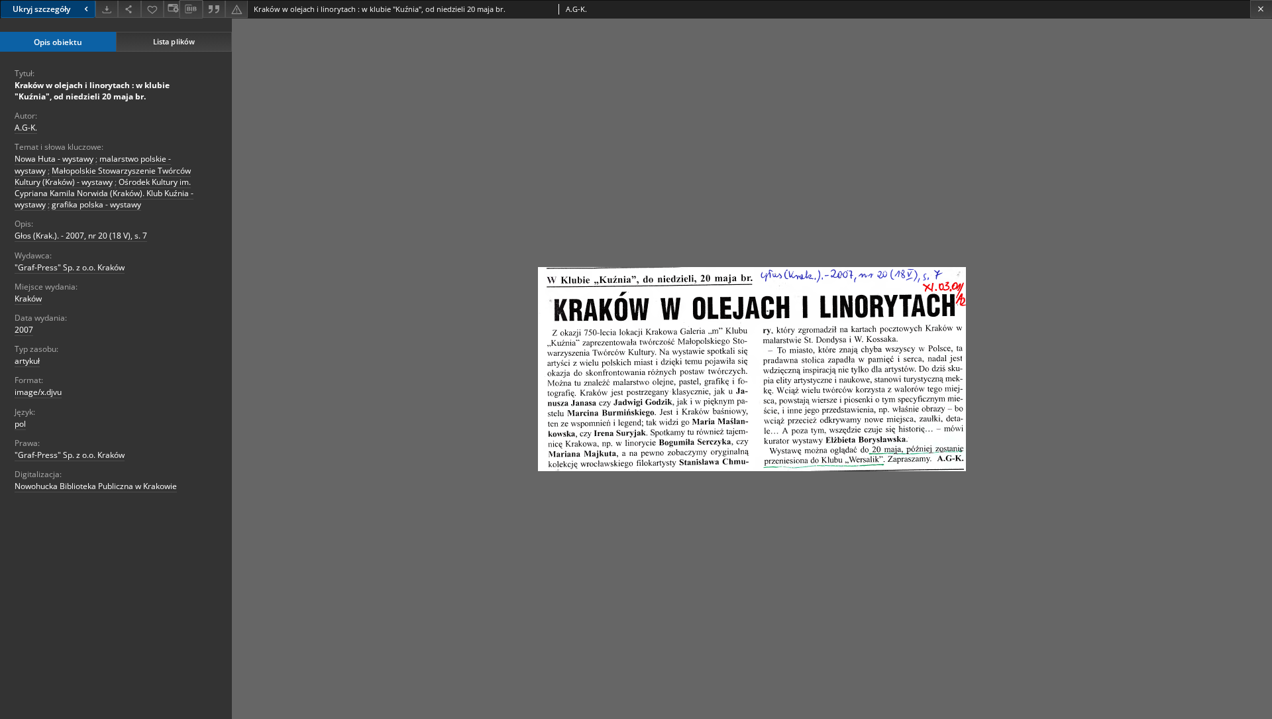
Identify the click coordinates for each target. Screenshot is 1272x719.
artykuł (27, 360)
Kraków (28, 298)
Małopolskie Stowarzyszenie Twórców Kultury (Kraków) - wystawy (103, 176)
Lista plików (174, 41)
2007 (24, 329)
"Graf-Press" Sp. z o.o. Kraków (70, 267)
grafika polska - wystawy (96, 204)
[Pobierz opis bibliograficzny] (191, 9)
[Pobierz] (106, 9)
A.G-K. (26, 127)
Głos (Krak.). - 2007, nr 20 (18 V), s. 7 (81, 235)
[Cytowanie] (214, 9)
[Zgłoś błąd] (236, 9)
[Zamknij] (1261, 9)
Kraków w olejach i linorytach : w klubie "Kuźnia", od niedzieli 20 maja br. (92, 91)
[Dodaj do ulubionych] (152, 9)
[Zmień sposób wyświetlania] (172, 9)
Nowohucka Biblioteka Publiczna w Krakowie (96, 486)
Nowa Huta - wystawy (54, 158)
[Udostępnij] (129, 9)
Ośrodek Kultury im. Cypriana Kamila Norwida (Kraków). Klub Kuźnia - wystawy (104, 193)
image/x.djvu (38, 392)
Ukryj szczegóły (41, 9)
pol (20, 423)
